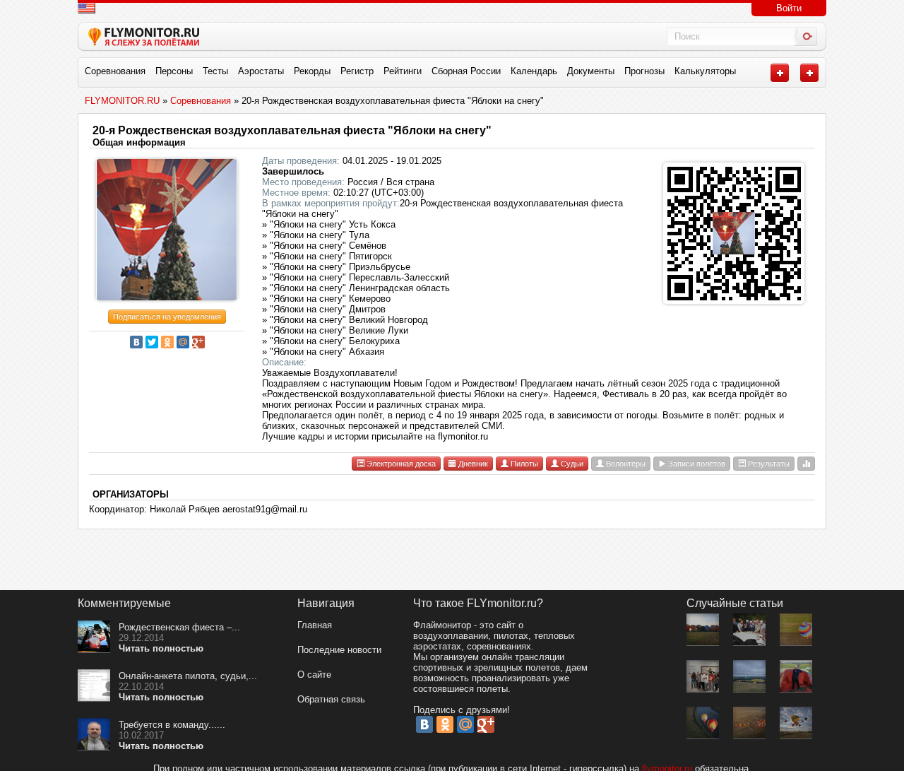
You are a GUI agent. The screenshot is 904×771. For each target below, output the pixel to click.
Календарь (534, 71)
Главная (314, 625)
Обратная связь (331, 699)
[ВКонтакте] (136, 342)
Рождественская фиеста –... (179, 627)
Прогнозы (644, 71)
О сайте (314, 674)
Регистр (357, 71)
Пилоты (523, 463)
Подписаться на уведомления (167, 316)
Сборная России (466, 71)
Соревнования (115, 71)
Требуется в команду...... (172, 724)
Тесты (215, 71)
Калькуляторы (705, 71)
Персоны (174, 71)
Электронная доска (400, 463)
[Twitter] (151, 342)
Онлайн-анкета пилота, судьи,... (188, 676)
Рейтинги (402, 71)
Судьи (571, 463)
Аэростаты (261, 71)
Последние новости (339, 650)
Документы (590, 71)
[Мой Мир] (183, 342)
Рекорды (312, 71)
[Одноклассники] (167, 342)
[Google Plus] (198, 342)
